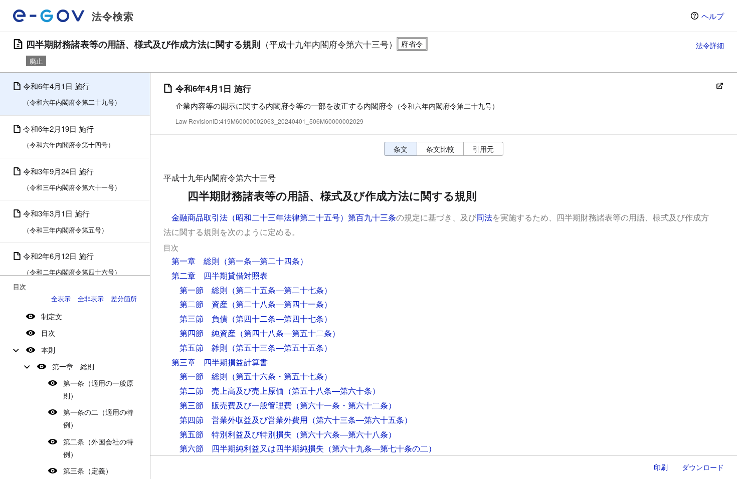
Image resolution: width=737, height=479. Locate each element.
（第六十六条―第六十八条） (344, 434)
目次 (48, 333)
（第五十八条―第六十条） (332, 390)
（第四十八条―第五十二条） (288, 333)
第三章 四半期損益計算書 (219, 362)
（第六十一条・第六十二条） (344, 405)
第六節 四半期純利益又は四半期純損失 (251, 448)
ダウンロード (703, 467)
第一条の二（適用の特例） (98, 418)
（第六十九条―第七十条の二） (380, 448)
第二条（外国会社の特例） (98, 447)
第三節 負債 (203, 318)
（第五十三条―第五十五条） (280, 347)
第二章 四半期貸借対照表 (219, 275)
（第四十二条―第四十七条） (280, 318)
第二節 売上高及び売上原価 (231, 390)
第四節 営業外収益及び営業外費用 (243, 419)
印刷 (661, 467)
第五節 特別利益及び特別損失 (235, 434)
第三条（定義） (87, 470)
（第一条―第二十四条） (264, 261)
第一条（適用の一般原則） (98, 389)
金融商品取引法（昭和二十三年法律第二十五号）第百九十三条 (283, 217)
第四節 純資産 (207, 333)
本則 (48, 350)
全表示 (61, 298)
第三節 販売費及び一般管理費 (235, 405)
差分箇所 (124, 298)
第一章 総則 (73, 366)
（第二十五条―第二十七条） (280, 290)
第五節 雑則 (203, 347)
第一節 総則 (203, 290)
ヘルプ (712, 16)
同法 (484, 217)
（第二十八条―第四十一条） (280, 304)
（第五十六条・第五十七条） (280, 376)
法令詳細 (710, 45)
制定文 (51, 316)
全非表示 (91, 298)
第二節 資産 (203, 304)
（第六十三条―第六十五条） (360, 419)
